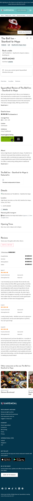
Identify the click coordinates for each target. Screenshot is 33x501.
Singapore (3, 442)
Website (3, 45)
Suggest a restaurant (6, 418)
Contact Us (4, 427)
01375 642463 (7, 206)
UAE (2, 445)
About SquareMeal (6, 425)
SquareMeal (7, 10)
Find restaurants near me (7, 416)
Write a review (7, 245)
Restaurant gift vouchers (7, 412)
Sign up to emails (9, 475)
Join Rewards (21, 10)
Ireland (3, 440)
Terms (2, 432)
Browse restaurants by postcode (9, 414)
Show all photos (24, 32)
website (10, 62)
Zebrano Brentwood (7, 392)
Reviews (17, 81)
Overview (3, 81)
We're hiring (4, 429)
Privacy (3, 434)
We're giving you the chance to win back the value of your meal (16, 3)
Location (10, 81)
